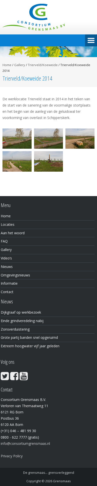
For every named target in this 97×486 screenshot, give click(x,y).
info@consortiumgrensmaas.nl (25, 443)
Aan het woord (13, 233)
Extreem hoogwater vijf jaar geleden (30, 346)
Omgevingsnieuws (15, 275)
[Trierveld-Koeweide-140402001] (17, 138)
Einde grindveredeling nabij (22, 320)
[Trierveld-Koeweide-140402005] (80, 138)
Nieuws (7, 266)
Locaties (7, 224)
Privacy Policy (12, 456)
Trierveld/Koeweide (43, 65)
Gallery (19, 65)
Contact (7, 291)
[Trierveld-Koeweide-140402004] (17, 161)
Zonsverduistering (15, 329)
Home (6, 65)
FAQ (4, 241)
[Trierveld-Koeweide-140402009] (48, 161)
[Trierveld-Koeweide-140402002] (48, 138)
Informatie (9, 283)
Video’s (6, 258)
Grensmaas (62, 481)
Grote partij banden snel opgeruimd (29, 337)
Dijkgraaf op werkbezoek (21, 312)
